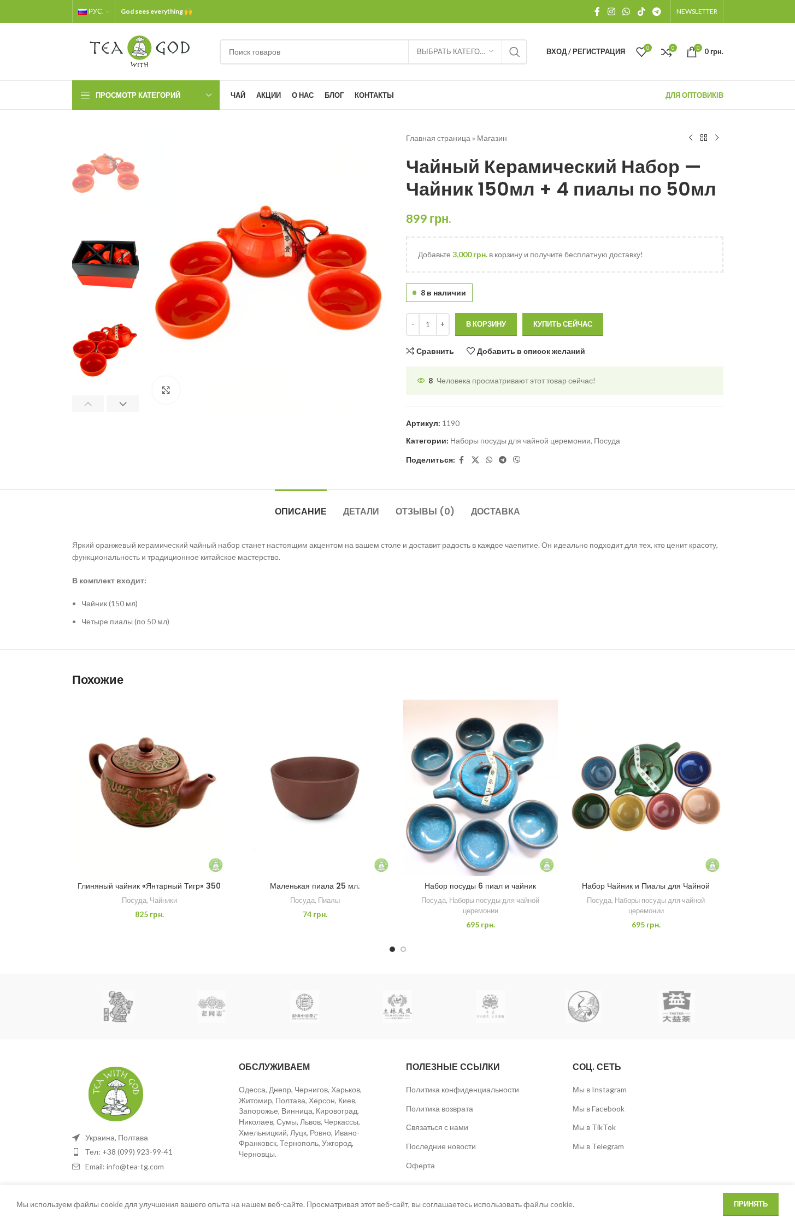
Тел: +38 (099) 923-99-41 (129, 1151)
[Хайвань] (211, 1006)
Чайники (163, 900)
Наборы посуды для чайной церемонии (520, 440)
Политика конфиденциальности (462, 1089)
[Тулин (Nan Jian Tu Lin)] (397, 1006)
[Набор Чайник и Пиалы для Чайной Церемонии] (646, 788)
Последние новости (441, 1146)
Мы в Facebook (599, 1108)
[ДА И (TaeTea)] (676, 1006)
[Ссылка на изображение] (116, 1092)
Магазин (492, 138)
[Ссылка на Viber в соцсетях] (517, 460)
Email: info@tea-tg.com (124, 1166)
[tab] (301, 506)
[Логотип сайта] (140, 50)
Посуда (607, 440)
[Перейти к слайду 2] (403, 949)
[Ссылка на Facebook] (597, 11)
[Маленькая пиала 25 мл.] (315, 788)
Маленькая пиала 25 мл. (315, 885)
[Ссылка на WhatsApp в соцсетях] (626, 11)
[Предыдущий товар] (690, 138)
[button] (88, 403)
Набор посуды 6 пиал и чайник (480, 885)
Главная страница (438, 138)
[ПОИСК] (514, 51)
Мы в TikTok (594, 1127)
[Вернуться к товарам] (703, 138)
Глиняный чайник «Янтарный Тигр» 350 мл (149, 891)
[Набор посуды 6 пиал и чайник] (480, 788)
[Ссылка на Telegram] (656, 11)
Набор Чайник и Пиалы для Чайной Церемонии (646, 891)
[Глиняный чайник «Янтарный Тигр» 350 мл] (149, 788)
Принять (751, 1203)
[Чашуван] (118, 1006)
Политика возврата (439, 1108)
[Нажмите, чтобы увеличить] (166, 390)
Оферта (420, 1165)
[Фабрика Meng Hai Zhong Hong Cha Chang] (304, 1006)
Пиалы (329, 900)
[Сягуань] (583, 1006)
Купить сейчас (562, 324)
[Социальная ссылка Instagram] (611, 11)
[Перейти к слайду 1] (392, 949)
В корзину (486, 324)
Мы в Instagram (600, 1089)
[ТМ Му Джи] (490, 1006)
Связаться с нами (437, 1127)
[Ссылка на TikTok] (641, 11)
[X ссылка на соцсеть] (475, 460)
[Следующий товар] (716, 138)
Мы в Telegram (598, 1146)
